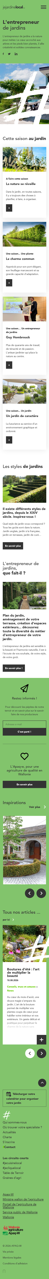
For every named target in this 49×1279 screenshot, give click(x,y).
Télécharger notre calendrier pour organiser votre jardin (22, 1098)
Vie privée (8, 1252)
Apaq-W (8, 1194)
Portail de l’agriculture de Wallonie (19, 1206)
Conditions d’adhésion (15, 1263)
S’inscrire (9, 1142)
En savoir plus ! (14, 668)
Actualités (9, 1132)
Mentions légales (12, 1257)
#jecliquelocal (12, 1168)
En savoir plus (13, 546)
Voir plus (35, 807)
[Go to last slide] (29, 893)
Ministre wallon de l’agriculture (23, 1199)
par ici (6, 920)
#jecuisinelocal (12, 1163)
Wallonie (8, 1217)
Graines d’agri (12, 1177)
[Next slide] (41, 893)
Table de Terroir (13, 1173)
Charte (7, 1137)
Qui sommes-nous (15, 1122)
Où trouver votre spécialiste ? (22, 1127)
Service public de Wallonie (20, 1212)
